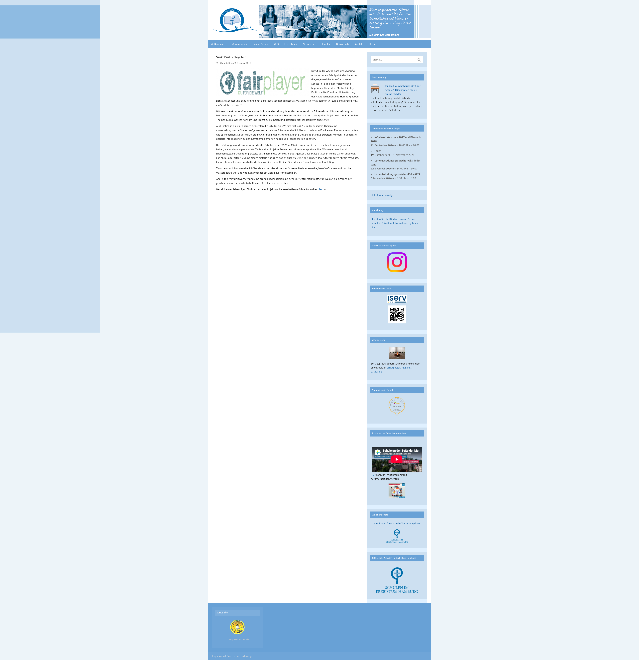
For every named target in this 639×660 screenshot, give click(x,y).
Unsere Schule (260, 44)
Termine (326, 44)
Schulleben (309, 44)
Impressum (218, 656)
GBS (276, 44)
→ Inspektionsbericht (237, 639)
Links (372, 44)
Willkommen (218, 44)
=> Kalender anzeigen (383, 195)
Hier (373, 474)
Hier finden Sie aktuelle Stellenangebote (397, 523)
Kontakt (359, 44)
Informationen (239, 44)
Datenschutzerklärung (239, 656)
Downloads (342, 44)
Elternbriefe (291, 44)
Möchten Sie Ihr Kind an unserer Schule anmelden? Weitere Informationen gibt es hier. (394, 223)
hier (320, 189)
